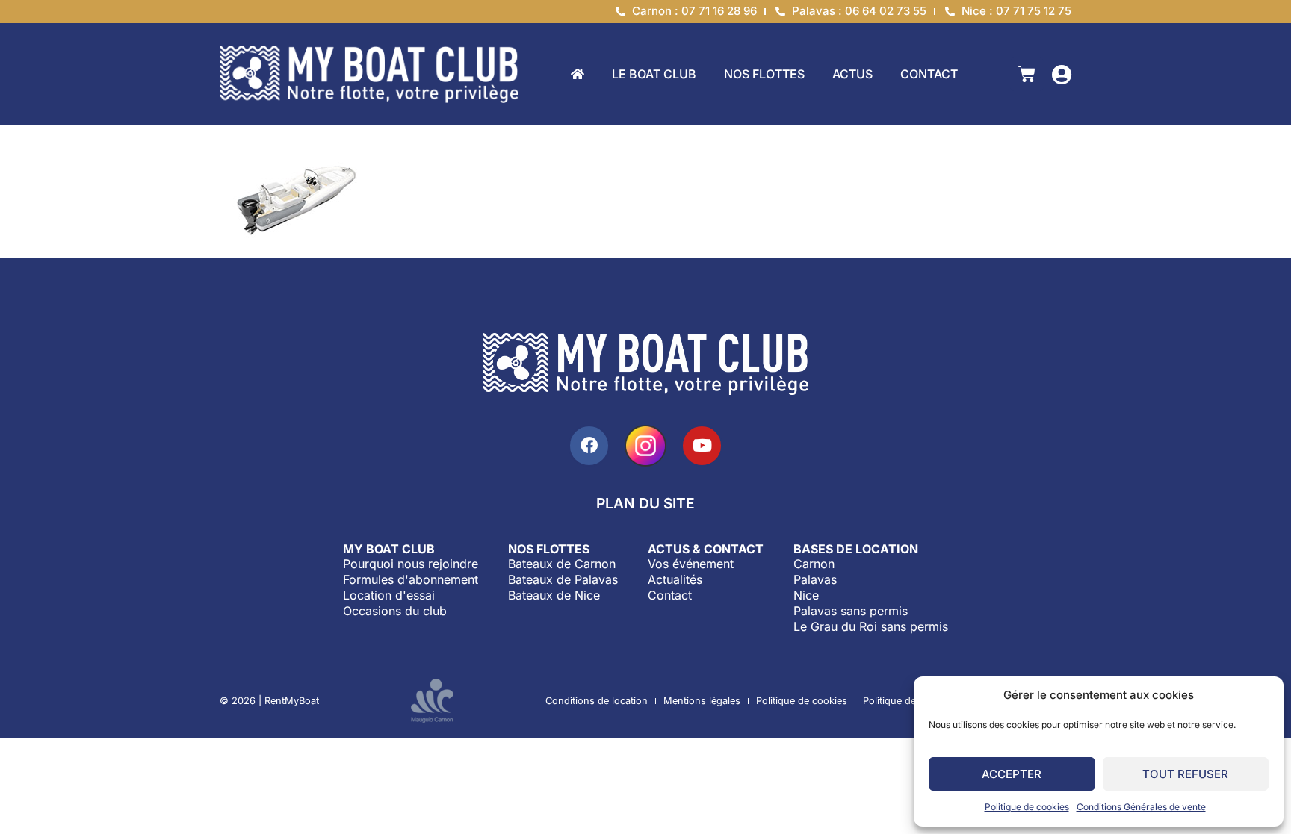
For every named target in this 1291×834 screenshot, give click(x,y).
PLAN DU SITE (645, 503)
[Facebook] (589, 445)
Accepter (1011, 774)
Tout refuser (1185, 774)
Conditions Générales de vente (1141, 806)
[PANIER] (1027, 74)
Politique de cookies (1027, 806)
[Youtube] (701, 445)
